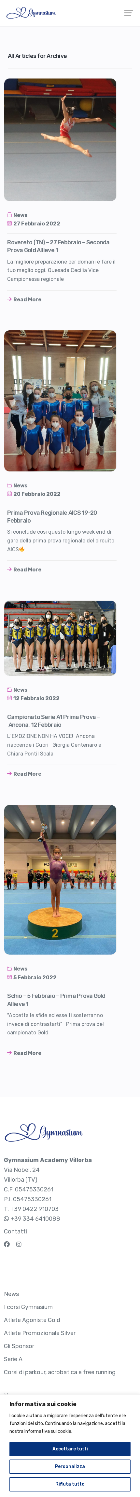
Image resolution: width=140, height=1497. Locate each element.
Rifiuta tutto (70, 1484)
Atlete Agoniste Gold (32, 1320)
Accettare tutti (70, 1449)
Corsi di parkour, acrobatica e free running (60, 1372)
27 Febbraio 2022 (36, 224)
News (20, 215)
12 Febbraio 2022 (36, 698)
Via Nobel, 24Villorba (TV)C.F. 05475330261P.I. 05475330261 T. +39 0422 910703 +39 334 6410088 (48, 1189)
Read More (27, 299)
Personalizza (70, 1466)
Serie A (13, 1359)
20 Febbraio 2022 (37, 494)
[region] (70, 1445)
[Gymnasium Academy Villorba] (70, 13)
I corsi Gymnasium (28, 1307)
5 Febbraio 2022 (35, 977)
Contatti (15, 1231)
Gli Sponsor (19, 1346)
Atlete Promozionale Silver (40, 1333)
